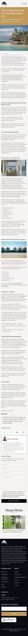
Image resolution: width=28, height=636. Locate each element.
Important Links (6, 568)
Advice (6, 53)
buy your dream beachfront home (13, 76)
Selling (16, 585)
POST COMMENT (14, 501)
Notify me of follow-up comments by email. (14, 495)
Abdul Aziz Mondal (12, 439)
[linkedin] (17, 432)
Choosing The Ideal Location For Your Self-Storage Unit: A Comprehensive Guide (14, 531)
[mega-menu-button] (25, 3)
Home (2, 53)
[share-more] (23, 432)
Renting (17, 582)
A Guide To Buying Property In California (13, 419)
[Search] (23, 3)
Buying (16, 571)
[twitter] (11, 432)
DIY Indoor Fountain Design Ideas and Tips (13, 417)
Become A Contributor (4, 578)
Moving (17, 580)
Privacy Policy (5, 581)
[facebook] (4, 432)
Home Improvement (20, 577)
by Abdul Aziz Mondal (7, 19)
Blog (2, 584)
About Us (3, 571)
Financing (17, 574)
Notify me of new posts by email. (11, 496)
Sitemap (3, 587)
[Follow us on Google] (8, 620)
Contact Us (4, 574)
